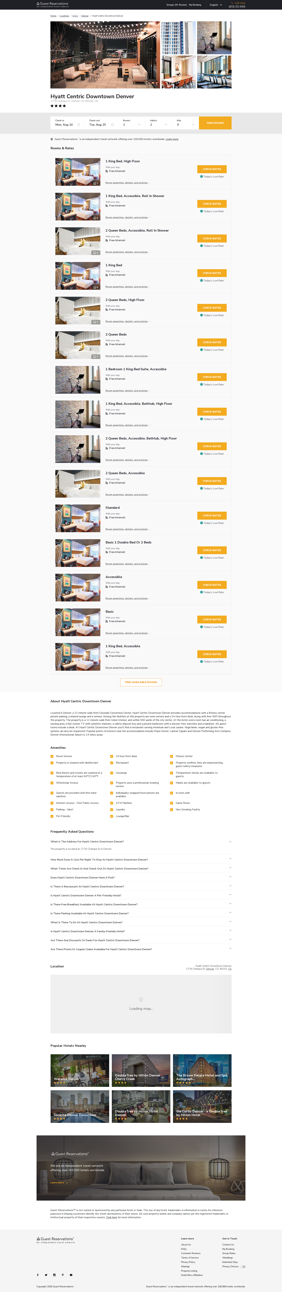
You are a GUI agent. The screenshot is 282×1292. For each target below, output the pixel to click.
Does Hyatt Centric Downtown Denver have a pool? (83, 877)
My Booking (195, 4)
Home (53, 16)
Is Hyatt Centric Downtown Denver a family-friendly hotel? (88, 931)
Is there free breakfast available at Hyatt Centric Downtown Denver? (94, 904)
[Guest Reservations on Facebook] (39, 1274)
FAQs (184, 1249)
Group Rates (228, 1253)
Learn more (172, 139)
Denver (85, 16)
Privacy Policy (188, 1262)
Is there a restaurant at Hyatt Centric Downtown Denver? (87, 886)
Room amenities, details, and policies (127, 182)
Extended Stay (230, 1262)
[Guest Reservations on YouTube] (69, 1274)
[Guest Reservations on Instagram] (55, 1274)
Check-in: (59, 120)
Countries (64, 16)
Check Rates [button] (212, 169)
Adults (153, 120)
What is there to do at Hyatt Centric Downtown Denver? (87, 922)
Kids (179, 120)
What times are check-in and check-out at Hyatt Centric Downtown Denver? (99, 868)
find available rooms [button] (141, 682)
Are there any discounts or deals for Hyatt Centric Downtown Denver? (95, 940)
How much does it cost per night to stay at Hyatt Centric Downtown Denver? (99, 859)
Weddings (227, 1257)
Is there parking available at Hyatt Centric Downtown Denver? (90, 913)
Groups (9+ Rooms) (177, 4)
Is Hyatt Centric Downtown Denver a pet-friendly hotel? (86, 895)
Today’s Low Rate (214, 176)
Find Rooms (215, 123)
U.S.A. (75, 16)
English (214, 5)
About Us (186, 1244)
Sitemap (185, 1266)
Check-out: (94, 120)
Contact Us (228, 1244)
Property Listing (189, 1270)
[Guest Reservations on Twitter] (46, 1274)
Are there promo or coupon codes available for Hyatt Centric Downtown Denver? (101, 949)
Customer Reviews (191, 1253)
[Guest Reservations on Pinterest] (63, 1274)
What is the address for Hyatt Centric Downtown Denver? (87, 841)
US (230, 969)
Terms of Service (190, 1257)
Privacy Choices (230, 1266)
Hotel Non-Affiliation (192, 1275)
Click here (111, 1217)
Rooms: (127, 120)
